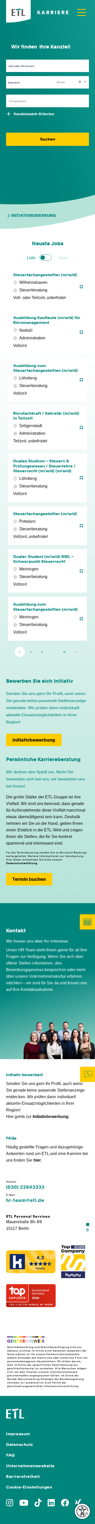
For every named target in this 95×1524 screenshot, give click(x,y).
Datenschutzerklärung (21, 863)
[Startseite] (15, 1413)
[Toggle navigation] (81, 12)
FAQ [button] (10, 1455)
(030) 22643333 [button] (25, 1187)
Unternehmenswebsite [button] (30, 1465)
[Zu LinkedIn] (51, 1504)
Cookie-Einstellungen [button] (29, 1487)
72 (64, 652)
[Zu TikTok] (38, 1504)
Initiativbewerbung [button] (33, 740)
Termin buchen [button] (29, 879)
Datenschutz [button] (19, 1444)
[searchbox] (44, 101)
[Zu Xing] (78, 1504)
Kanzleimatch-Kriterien (34, 114)
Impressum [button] (18, 1433)
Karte (63, 258)
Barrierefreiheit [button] (23, 1476)
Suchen (47, 139)
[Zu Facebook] (65, 1504)
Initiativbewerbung (33, 215)
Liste (31, 258)
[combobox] (71, 82)
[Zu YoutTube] (23, 1504)
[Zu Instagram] (9, 1504)
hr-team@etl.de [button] (25, 1200)
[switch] (46, 257)
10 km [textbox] (60, 82)
